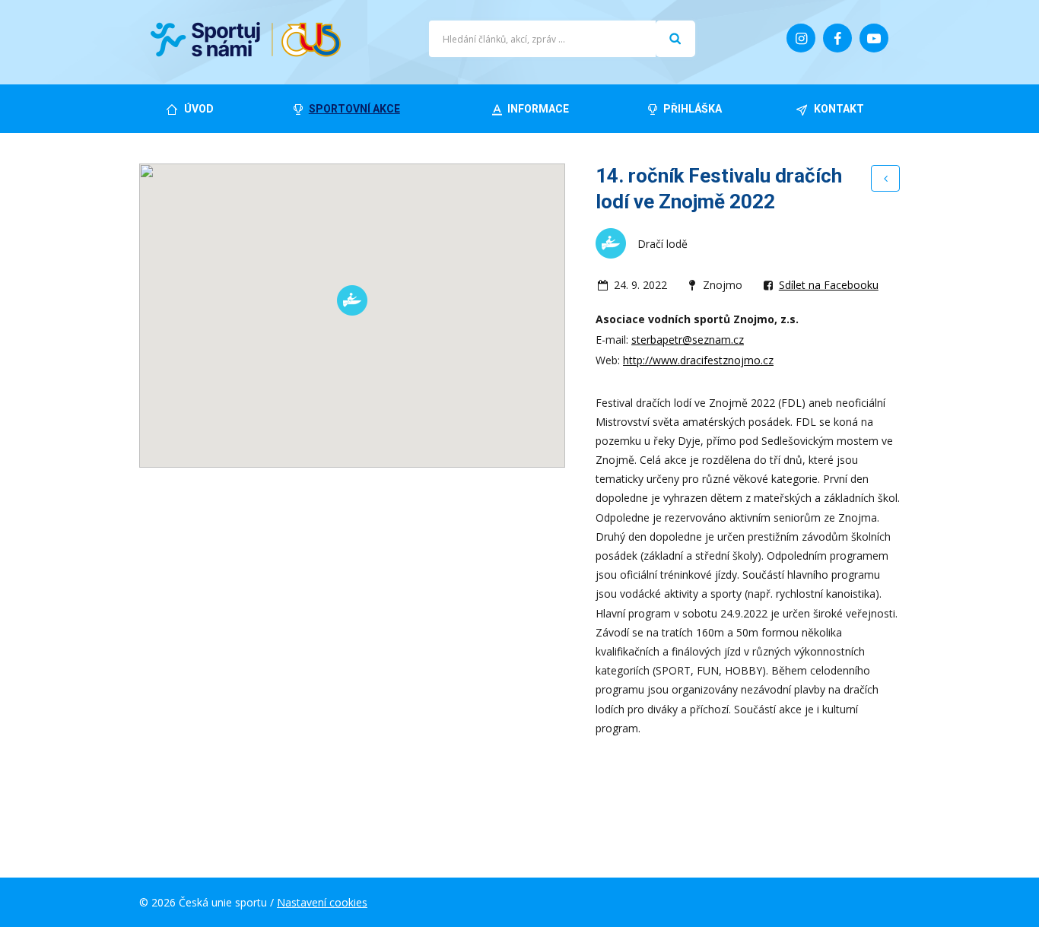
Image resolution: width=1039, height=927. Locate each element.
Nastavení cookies (322, 902)
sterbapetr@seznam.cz (687, 339)
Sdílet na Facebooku (829, 285)
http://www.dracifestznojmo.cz (698, 360)
